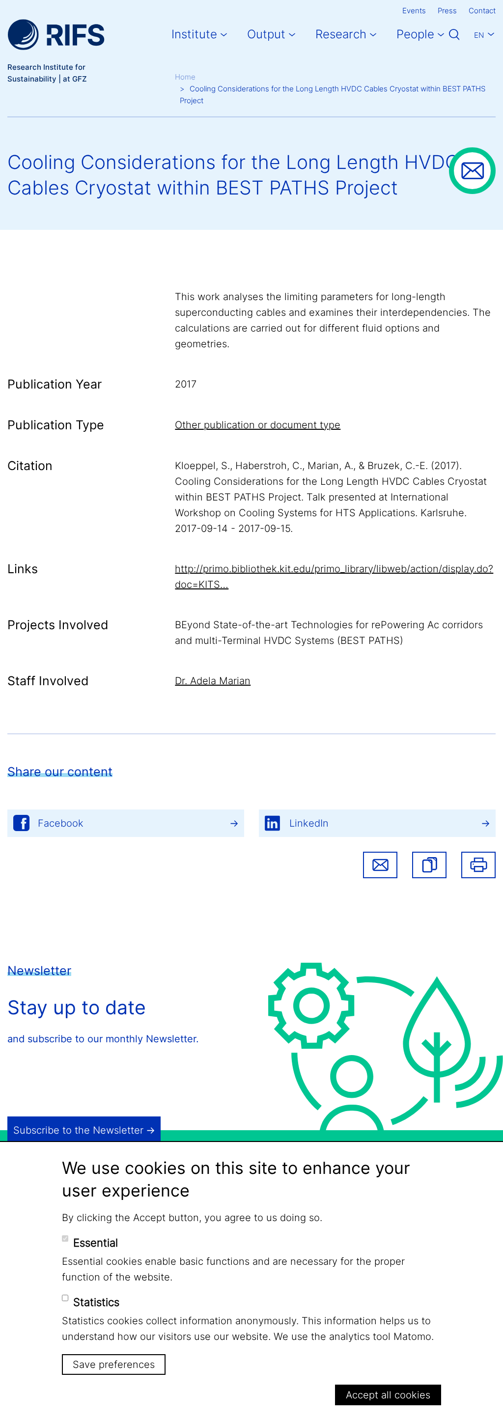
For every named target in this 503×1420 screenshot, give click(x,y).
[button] (429, 865)
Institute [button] (194, 34)
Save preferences (114, 1364)
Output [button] (266, 34)
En (479, 35)
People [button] (415, 34)
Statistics (96, 1302)
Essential (95, 1242)
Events (414, 10)
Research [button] (340, 34)
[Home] (56, 35)
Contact (482, 10)
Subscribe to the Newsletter (78, 1130)
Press (447, 10)
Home (185, 77)
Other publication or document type (257, 425)
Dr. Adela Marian (213, 681)
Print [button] (478, 865)
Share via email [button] (380, 865)
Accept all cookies (388, 1395)
